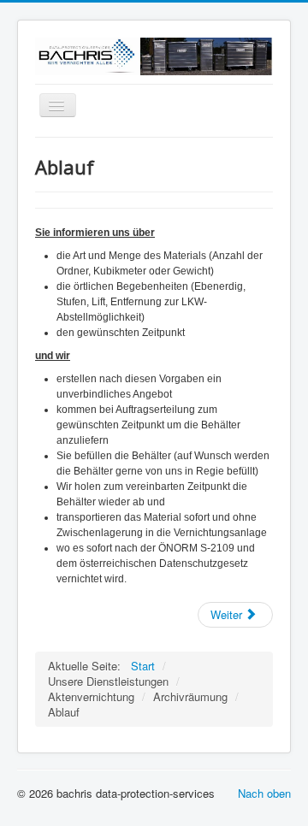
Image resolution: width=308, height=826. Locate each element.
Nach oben (264, 793)
